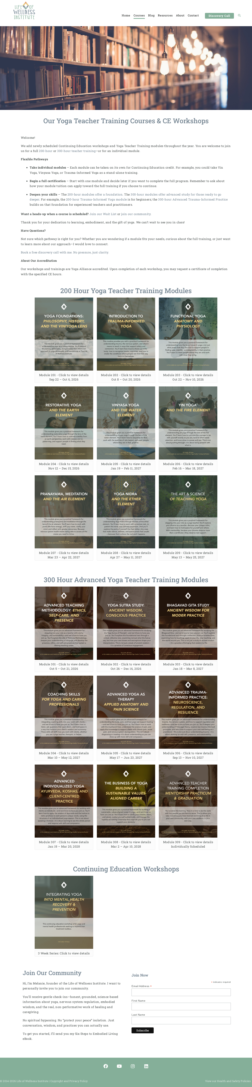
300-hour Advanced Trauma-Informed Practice (193, 199)
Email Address (142, 986)
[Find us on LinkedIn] (146, 1066)
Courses (139, 15)
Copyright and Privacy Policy (69, 1081)
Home (126, 15)
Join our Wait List (102, 214)
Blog (151, 15)
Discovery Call (219, 16)
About (180, 15)
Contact (193, 15)
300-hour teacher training (76, 151)
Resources (165, 15)
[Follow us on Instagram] (132, 1066)
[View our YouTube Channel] (119, 1066)
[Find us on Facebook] (106, 1066)
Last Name (138, 1014)
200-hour (45, 151)
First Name (138, 1000)
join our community (136, 214)
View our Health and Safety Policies (228, 1081)
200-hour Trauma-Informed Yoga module (96, 199)
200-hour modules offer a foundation (95, 194)
